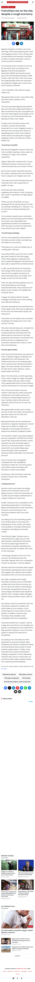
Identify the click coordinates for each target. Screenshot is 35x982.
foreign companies (12, 678)
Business (4, 7)
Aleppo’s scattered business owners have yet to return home (8, 873)
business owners (26, 674)
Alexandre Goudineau (9, 18)
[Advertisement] (17, 778)
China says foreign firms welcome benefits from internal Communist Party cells (8, 894)
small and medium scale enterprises (18, 682)
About (4, 971)
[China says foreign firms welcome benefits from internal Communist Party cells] (9, 885)
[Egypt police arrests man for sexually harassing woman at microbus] (6, 941)
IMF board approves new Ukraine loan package (26, 873)
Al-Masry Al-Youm (21, 968)
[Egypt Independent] (17, 2)
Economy (11, 7)
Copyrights (24, 971)
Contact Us (17, 971)
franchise (27, 678)
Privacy (30, 971)
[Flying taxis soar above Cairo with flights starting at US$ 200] (6, 949)
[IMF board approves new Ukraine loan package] (26, 865)
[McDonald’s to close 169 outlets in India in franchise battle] (26, 885)
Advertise (10, 971)
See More (17, 956)
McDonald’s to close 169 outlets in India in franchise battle (25, 893)
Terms (17, 974)
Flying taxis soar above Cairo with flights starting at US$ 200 (22, 948)
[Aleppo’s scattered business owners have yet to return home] (9, 865)
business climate (10, 674)
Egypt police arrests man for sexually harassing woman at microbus (21, 940)
